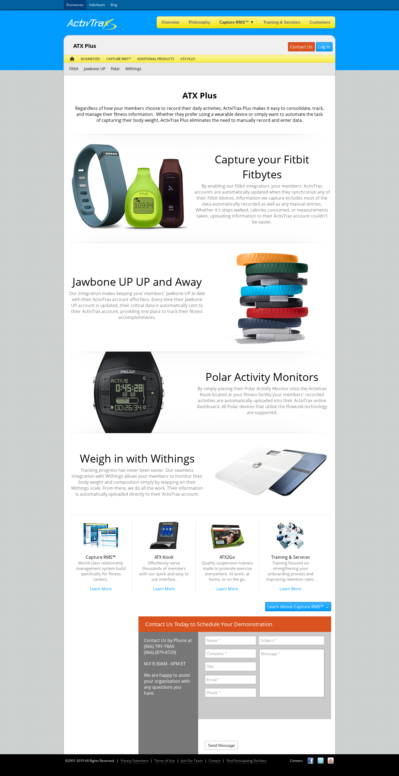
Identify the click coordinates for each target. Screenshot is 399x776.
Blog (113, 4)
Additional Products (155, 59)
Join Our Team (191, 760)
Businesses (75, 4)
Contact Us (301, 47)
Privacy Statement (134, 760)
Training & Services (281, 22)
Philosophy (199, 22)
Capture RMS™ (236, 22)
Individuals (97, 4)
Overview (170, 22)
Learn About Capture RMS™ (295, 607)
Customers (319, 22)
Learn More (101, 588)
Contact (214, 760)
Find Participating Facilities (247, 760)
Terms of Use (164, 760)
